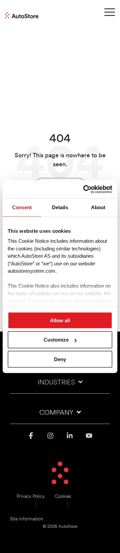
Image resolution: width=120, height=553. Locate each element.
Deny (60, 359)
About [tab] (98, 207)
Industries (56, 382)
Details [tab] (60, 207)
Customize (56, 340)
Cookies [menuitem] (63, 496)
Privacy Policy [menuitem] (31, 496)
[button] (109, 11)
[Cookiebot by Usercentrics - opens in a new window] (84, 189)
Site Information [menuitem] (26, 519)
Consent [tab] (22, 207)
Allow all (60, 320)
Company (56, 413)
